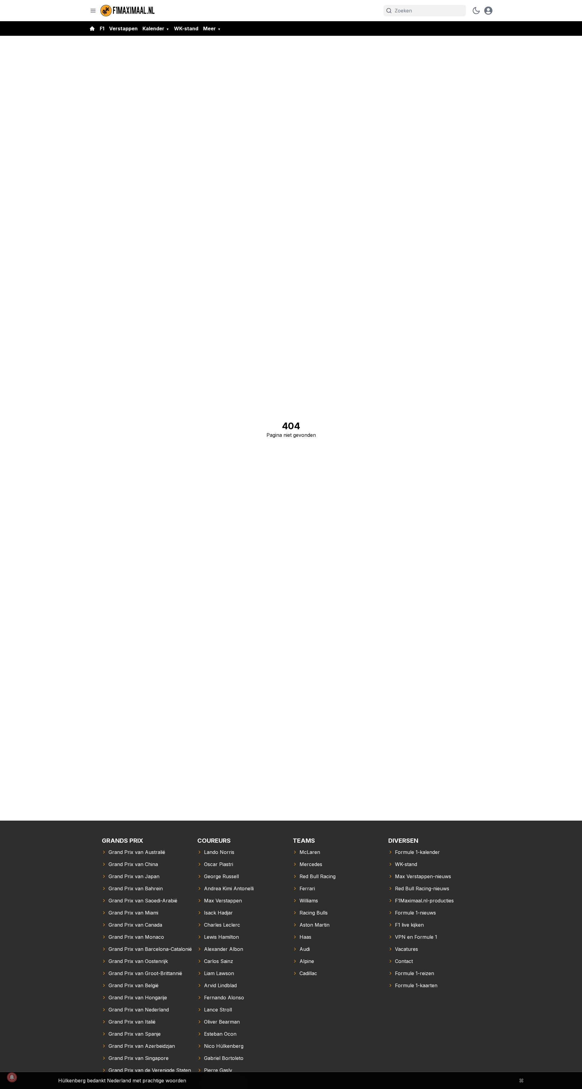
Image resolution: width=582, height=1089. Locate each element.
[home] (92, 28)
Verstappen (123, 28)
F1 (102, 28)
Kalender (153, 28)
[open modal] (488, 10)
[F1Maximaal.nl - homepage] (127, 10)
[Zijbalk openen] (93, 10)
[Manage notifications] (12, 1077)
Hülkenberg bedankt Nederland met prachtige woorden (122, 1080)
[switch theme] (476, 10)
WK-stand (186, 28)
